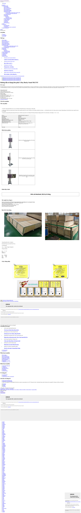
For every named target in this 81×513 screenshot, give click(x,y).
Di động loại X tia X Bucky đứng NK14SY (12, 333)
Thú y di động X (16, 389)
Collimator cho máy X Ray (6, 361)
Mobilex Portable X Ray (4, 389)
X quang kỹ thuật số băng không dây (11, 13)
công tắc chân (4, 55)
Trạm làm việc (6, 26)
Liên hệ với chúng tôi (5, 27)
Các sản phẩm (4, 35)
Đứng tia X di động (23, 389)
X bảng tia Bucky (28, 389)
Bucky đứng (6, 15)
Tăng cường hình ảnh (7, 14)
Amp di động (11, 388)
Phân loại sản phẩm (5, 5)
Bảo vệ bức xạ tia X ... (8, 63)
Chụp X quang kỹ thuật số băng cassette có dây (13, 12)
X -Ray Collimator (7, 19)
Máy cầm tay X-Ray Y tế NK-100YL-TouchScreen (10, 301)
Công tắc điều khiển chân (6, 365)
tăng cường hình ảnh (5, 368)
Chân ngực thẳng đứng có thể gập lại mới (12, 340)
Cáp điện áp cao (6, 20)
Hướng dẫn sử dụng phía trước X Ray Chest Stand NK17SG (16, 337)
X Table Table (4, 49)
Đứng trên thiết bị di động (8, 18)
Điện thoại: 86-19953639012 (4, 0)
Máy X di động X (6, 7)
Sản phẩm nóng (2, 388)
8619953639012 (2, 392)
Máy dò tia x (4, 369)
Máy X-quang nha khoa (5, 43)
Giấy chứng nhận (6, 25)
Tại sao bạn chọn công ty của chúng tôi (8, 376)
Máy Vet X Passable (11, 389)
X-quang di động (34, 389)
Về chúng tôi (4, 24)
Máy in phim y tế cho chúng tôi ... (10, 74)
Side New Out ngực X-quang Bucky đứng (12, 348)
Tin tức (3, 23)
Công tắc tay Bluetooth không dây (8, 300)
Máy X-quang (6, 6)
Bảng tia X (7, 16)
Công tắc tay (6, 21)
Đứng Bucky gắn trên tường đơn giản (11, 344)
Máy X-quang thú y (7, 9)
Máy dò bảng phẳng (7, 11)
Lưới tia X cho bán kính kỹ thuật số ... (11, 59)
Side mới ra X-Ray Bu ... (9, 70)
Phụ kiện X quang (7, 22)
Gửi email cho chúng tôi (4, 99)
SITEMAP (7, 388)
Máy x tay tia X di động (7, 8)
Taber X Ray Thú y (9, 17)
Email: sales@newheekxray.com (7, 380)
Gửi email (1, 391)
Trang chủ (3, 34)
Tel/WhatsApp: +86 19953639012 (7, 381)
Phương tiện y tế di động (6, 44)
